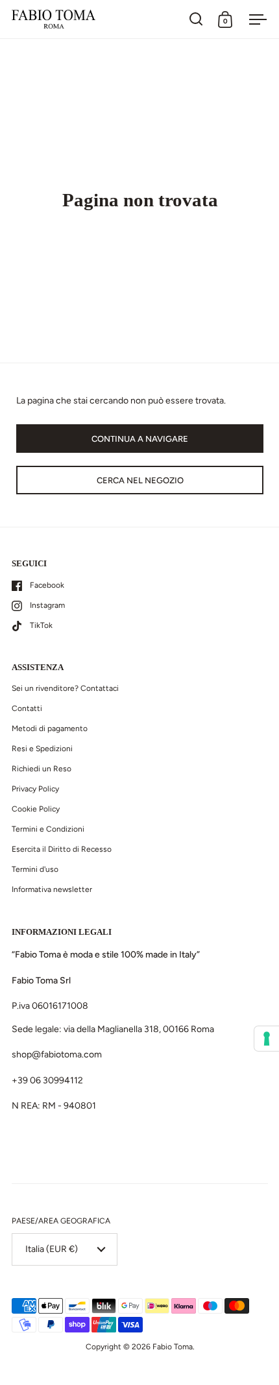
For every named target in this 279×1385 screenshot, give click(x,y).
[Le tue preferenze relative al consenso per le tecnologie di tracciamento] (266, 1038)
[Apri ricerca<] (196, 19)
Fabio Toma (172, 1346)
